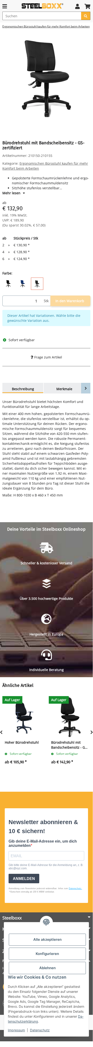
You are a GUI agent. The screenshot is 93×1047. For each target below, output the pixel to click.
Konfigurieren (47, 953)
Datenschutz (40, 1030)
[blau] (23, 283)
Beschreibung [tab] (23, 389)
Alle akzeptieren (47, 939)
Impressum (16, 1030)
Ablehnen (47, 968)
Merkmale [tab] (64, 389)
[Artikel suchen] (85, 16)
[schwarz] (8, 283)
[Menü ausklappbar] (4, 6)
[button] (77, 6)
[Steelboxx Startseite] (42, 6)
